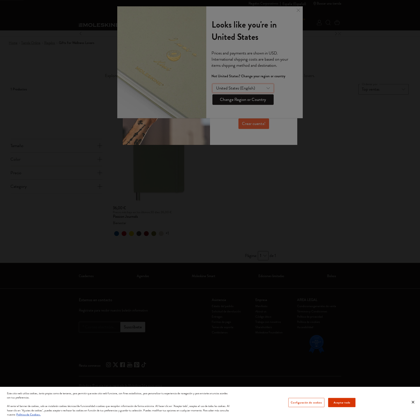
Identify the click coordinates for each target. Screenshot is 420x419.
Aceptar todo (342, 402)
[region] (210, 403)
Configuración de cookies (306, 402)
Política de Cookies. (28, 414)
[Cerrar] (413, 402)
